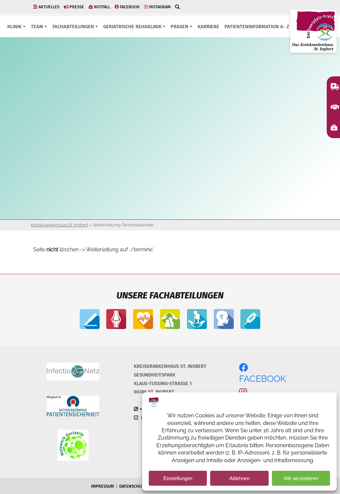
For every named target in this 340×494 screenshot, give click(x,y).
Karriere (208, 27)
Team (37, 27)
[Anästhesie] (250, 319)
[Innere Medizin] (143, 319)
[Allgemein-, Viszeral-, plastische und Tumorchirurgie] (90, 319)
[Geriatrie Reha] (170, 319)
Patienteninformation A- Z (256, 27)
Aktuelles (48, 6)
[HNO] (224, 319)
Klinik (14, 27)
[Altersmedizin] (197, 319)
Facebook (129, 6)
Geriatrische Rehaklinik (132, 27)
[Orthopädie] (116, 319)
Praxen (179, 27)
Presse (76, 6)
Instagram (159, 6)
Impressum (102, 486)
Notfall (101, 6)
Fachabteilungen (73, 27)
